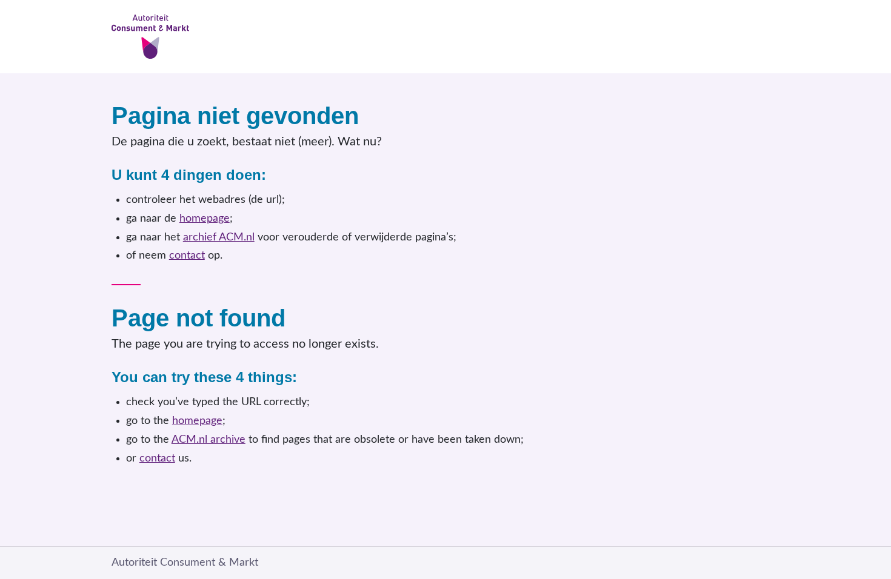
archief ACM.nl (219, 237)
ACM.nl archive (208, 439)
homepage (204, 218)
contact (187, 255)
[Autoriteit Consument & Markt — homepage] (446, 37)
